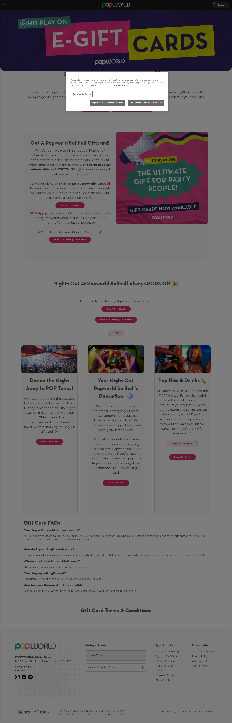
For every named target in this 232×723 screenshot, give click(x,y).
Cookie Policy (121, 85)
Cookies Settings (81, 94)
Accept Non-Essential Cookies (145, 103)
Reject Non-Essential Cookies (107, 103)
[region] (117, 92)
